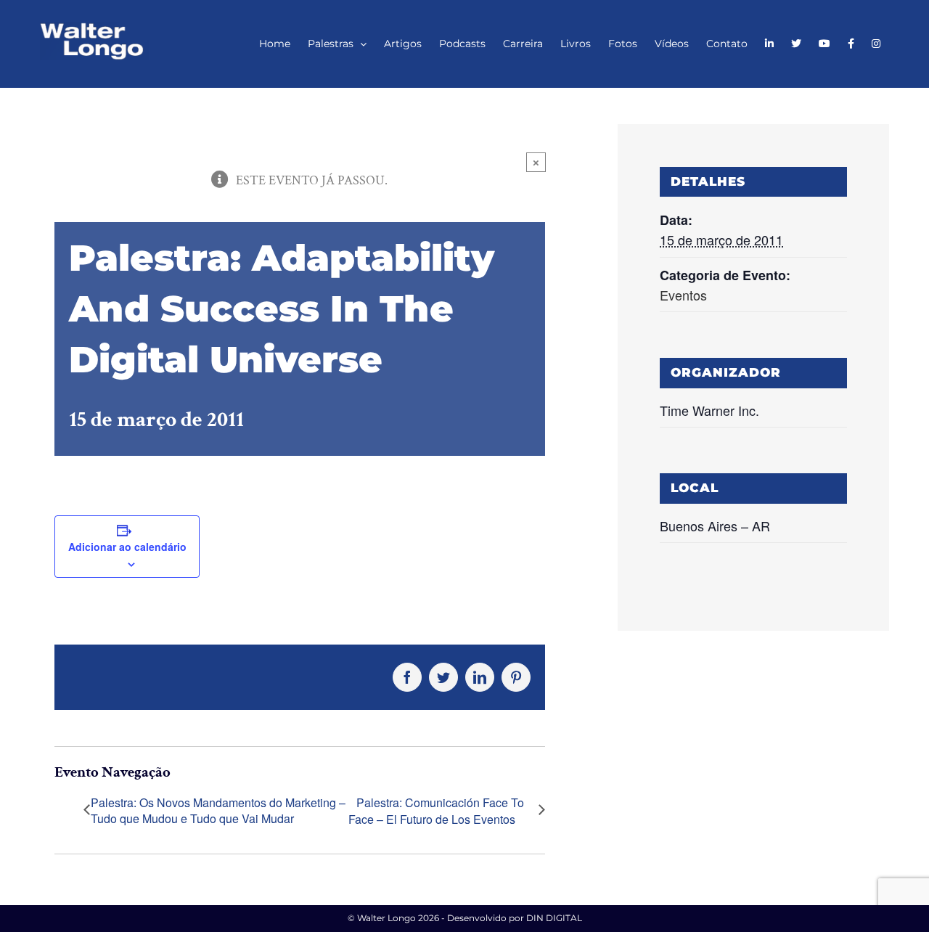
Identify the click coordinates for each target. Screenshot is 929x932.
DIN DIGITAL (554, 917)
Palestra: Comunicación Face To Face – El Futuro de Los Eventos (436, 811)
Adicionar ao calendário (127, 546)
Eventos (683, 294)
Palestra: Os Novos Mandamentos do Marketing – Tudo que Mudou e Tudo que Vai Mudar (218, 811)
